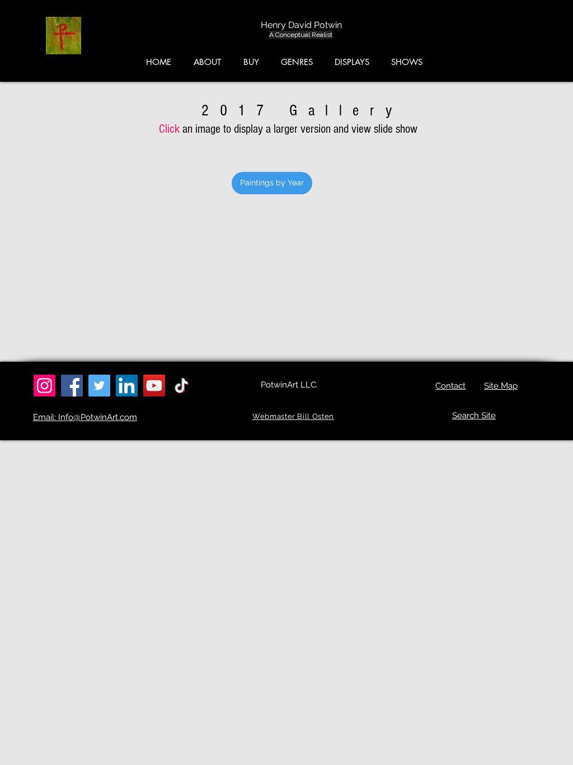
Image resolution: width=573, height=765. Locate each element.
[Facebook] (72, 386)
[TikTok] (181, 386)
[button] (520, 38)
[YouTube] (154, 386)
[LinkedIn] (127, 386)
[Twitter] (99, 386)
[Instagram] (44, 386)
